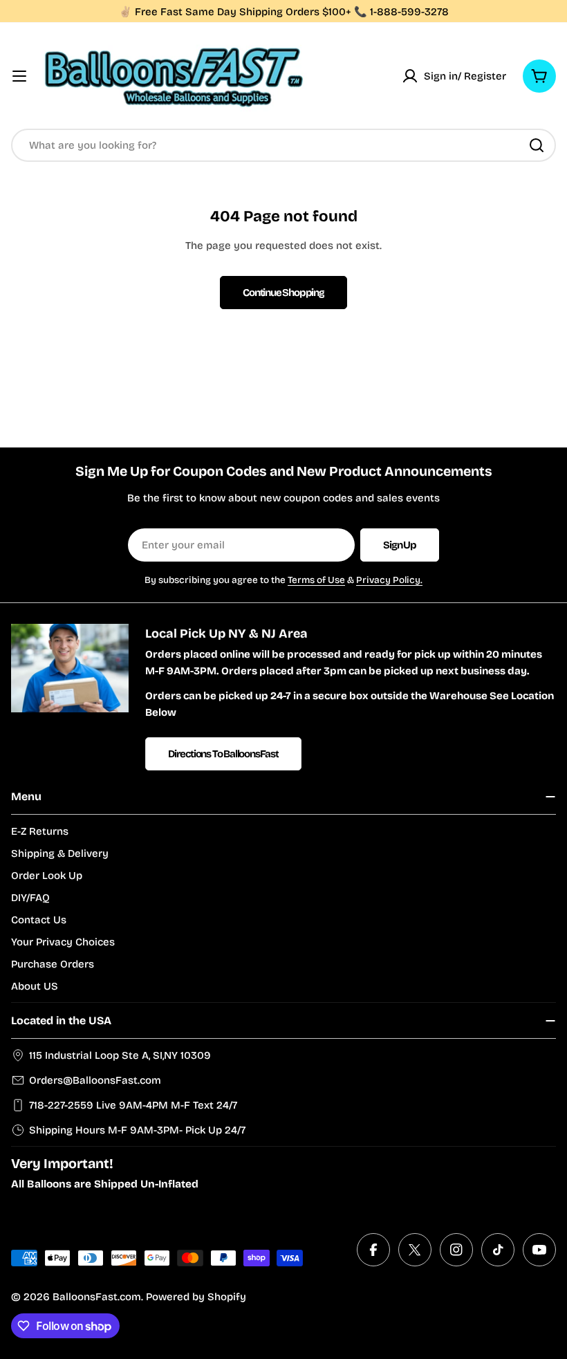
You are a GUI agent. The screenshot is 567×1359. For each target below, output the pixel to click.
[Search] (536, 145)
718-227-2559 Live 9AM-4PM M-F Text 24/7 (133, 1105)
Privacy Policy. (389, 580)
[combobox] (283, 145)
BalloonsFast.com (97, 1297)
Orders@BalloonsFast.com (95, 1080)
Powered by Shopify (196, 1297)
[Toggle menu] (19, 76)
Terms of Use (316, 580)
